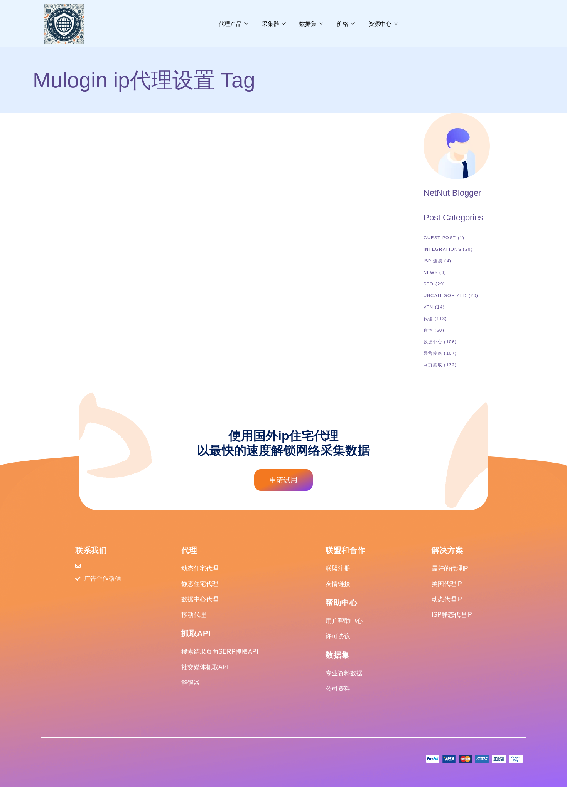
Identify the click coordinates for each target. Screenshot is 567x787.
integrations (52, 182)
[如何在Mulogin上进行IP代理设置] (91, 139)
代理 (428, 318)
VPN (429, 307)
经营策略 (433, 353)
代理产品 (230, 23)
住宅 (428, 330)
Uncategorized (445, 295)
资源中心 (380, 23)
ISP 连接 (433, 260)
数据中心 (433, 341)
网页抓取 (433, 364)
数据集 (308, 23)
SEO (429, 284)
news (431, 272)
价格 (342, 23)
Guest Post (440, 237)
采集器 (270, 23)
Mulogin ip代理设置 (100, 182)
